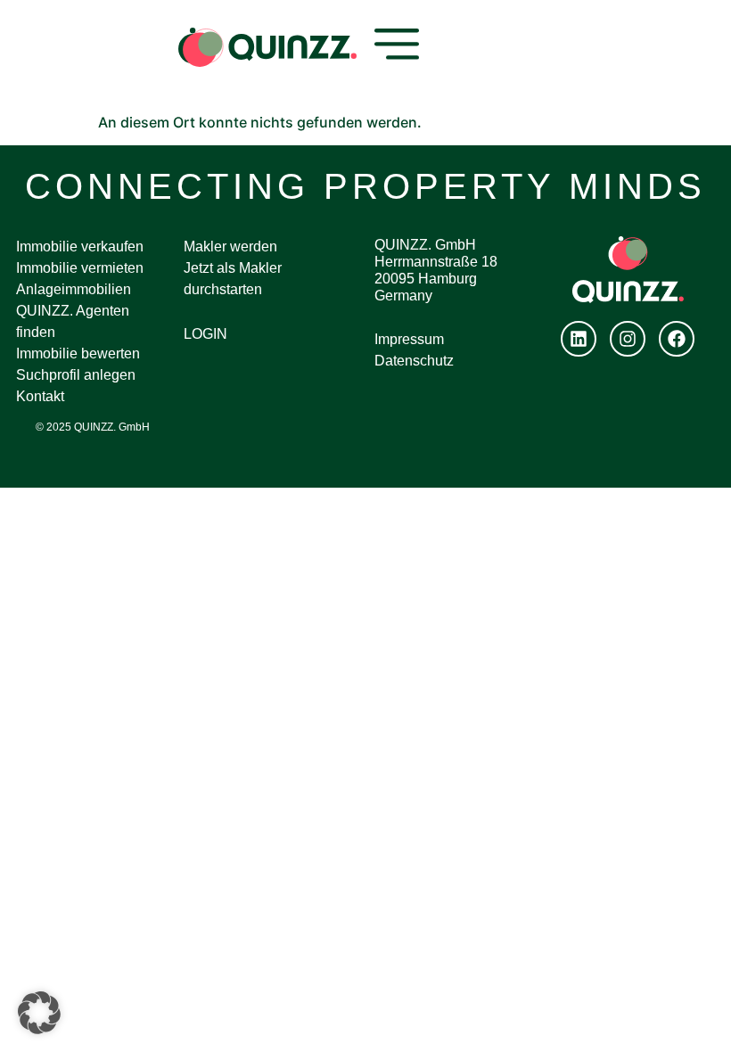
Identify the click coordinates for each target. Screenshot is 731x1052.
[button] (39, 1013)
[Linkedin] (578, 339)
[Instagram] (627, 339)
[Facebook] (676, 339)
